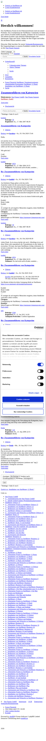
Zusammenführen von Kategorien (19, 92)
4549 (14, 313)
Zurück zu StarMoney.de (13, 5)
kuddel (3, 162)
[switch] (40, 371)
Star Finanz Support (12, 48)
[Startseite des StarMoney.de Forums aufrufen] (2, 2)
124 (13, 430)
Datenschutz (38, 702)
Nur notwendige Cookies (23, 412)
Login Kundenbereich (12, 7)
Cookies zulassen (23, 399)
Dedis (3, 428)
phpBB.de (24, 718)
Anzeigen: (6, 476)
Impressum (22, 702)
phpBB (11, 716)
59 (13, 120)
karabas (3, 118)
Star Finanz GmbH (17, 97)
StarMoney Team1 (7, 99)
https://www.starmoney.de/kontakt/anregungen (16, 284)
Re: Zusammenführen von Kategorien (17, 172)
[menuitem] (17, 65)
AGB (30, 702)
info (2, 311)
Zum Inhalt (4, 17)
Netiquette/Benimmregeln (34, 44)
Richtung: (19, 478)
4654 (14, 164)
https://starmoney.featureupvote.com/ (32, 217)
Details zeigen (34, 393)
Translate (17, 54)
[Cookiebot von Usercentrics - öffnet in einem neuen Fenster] (34, 327)
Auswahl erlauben (23, 405)
